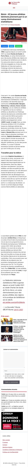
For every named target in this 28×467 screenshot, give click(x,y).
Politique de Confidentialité (10, 452)
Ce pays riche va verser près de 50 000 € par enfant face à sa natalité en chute (13, 396)
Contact (5, 445)
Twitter (11, 46)
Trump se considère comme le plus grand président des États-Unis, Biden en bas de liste (13, 402)
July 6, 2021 (18, 310)
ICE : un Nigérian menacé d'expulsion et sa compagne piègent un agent (12, 408)
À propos (5, 442)
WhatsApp (18, 46)
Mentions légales (7, 447)
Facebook (4, 46)
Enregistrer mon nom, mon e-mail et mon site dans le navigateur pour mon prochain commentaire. (14, 375)
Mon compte (6, 440)
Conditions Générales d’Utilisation (12, 449)
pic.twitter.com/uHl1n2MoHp (14, 302)
